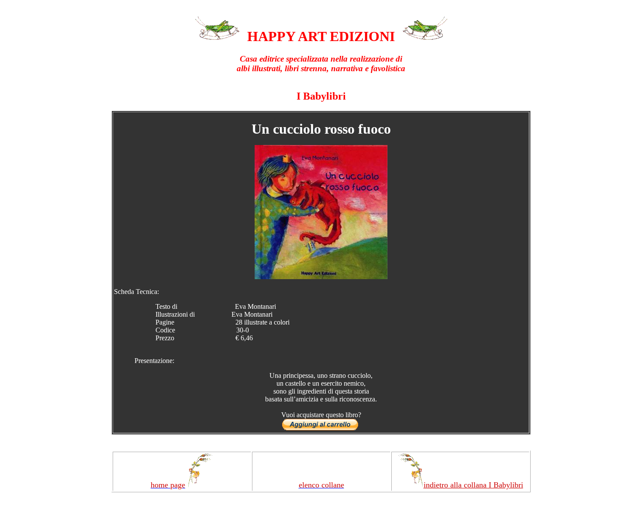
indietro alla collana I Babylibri (473, 485)
